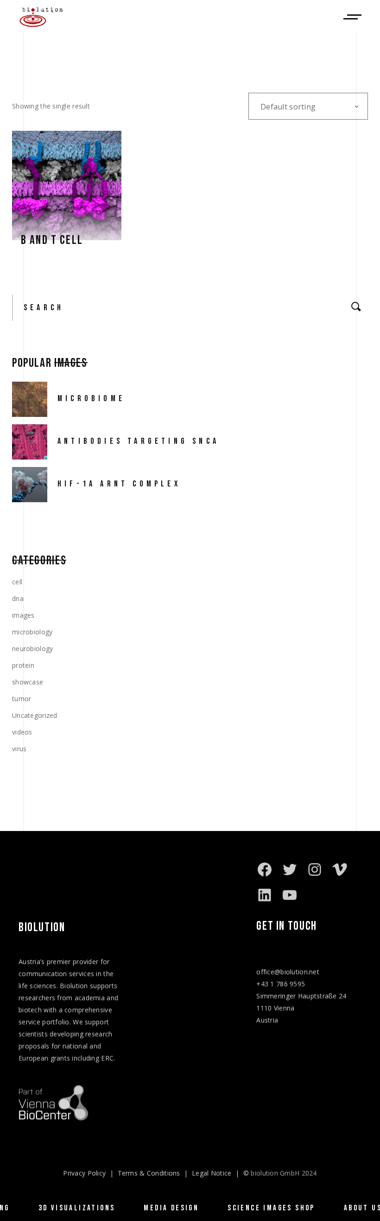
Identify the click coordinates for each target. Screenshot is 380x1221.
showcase (27, 682)
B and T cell (52, 240)
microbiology (32, 631)
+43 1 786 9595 (280, 983)
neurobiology (32, 648)
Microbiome (91, 398)
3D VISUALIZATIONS (76, 1208)
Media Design (171, 1208)
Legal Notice (211, 1173)
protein (23, 665)
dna (18, 598)
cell (17, 581)
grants (60, 1058)
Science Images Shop (271, 1208)
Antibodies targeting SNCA (138, 441)
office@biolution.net (287, 971)
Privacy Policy (84, 1173)
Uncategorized (34, 715)
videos (22, 732)
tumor (21, 698)
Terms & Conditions (149, 1173)
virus (19, 748)
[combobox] (308, 106)
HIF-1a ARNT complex (119, 484)
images (23, 615)
